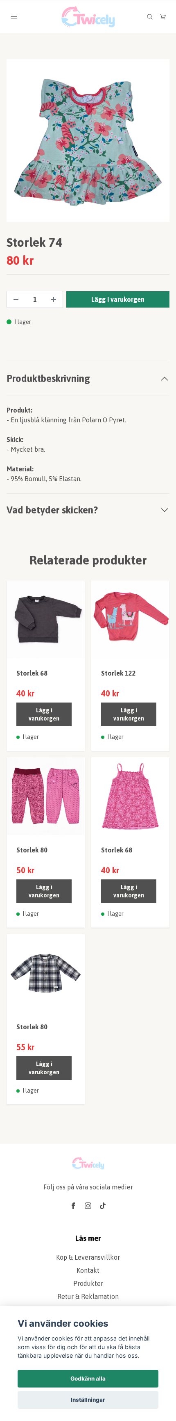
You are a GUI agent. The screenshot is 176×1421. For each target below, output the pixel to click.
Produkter (88, 1283)
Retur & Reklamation (88, 1296)
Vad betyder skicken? (52, 509)
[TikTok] (102, 1205)
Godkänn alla (88, 1378)
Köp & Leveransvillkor (88, 1257)
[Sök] (149, 16)
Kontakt (88, 1270)
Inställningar (88, 1399)
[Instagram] (88, 1205)
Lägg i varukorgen (44, 714)
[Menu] (14, 17)
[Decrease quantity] (16, 299)
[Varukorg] (162, 16)
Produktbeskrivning (48, 378)
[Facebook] (73, 1205)
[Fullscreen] (88, 140)
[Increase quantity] (54, 299)
